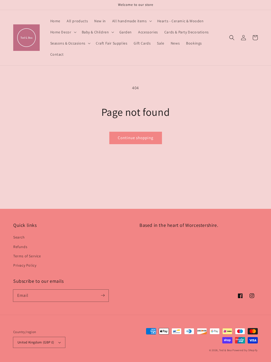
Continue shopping (135, 137)
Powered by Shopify (245, 350)
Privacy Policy (24, 265)
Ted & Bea (225, 350)
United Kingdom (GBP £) (35, 342)
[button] (232, 37)
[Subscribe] (103, 295)
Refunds (20, 246)
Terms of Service (27, 256)
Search (19, 237)
